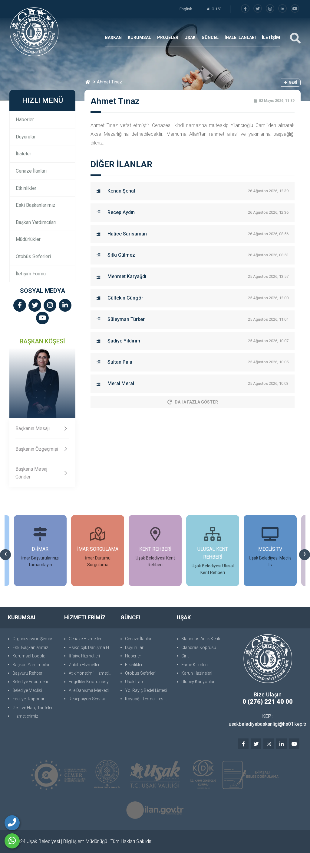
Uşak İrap (134, 681)
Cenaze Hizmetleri (85, 638)
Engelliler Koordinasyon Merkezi (91, 681)
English (186, 9)
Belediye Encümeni (30, 681)
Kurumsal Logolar (29, 656)
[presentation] (5, 554)
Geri (293, 82)
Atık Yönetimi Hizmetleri (91, 673)
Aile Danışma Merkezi (89, 690)
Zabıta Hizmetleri (85, 664)
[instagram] (270, 9)
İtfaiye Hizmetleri (84, 656)
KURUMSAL (139, 37)
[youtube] (295, 9)
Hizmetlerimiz (25, 716)
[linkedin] (282, 9)
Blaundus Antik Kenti (200, 638)
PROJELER (167, 37)
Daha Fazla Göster (196, 402)
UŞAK (190, 37)
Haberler (25, 119)
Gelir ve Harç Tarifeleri (33, 707)
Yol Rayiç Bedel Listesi (146, 690)
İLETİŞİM (271, 37)
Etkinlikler (26, 188)
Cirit (185, 656)
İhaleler (23, 154)
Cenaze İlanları (31, 171)
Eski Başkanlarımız (35, 205)
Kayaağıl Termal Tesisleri (148, 698)
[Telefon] (12, 822)
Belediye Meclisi (27, 690)
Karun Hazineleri (196, 673)
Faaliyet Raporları (28, 698)
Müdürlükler (28, 239)
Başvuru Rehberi (27, 673)
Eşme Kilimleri (194, 664)
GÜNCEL (210, 37)
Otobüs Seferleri (33, 256)
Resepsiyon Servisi (87, 698)
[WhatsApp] (12, 840)
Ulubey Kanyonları (198, 681)
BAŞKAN (113, 37)
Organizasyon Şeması (33, 638)
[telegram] (257, 9)
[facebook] (245, 9)
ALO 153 (214, 9)
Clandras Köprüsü (198, 647)
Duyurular (25, 137)
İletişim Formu (31, 274)
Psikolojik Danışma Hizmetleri (91, 647)
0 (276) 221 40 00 (267, 701)
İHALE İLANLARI (240, 37)
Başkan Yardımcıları (36, 222)
